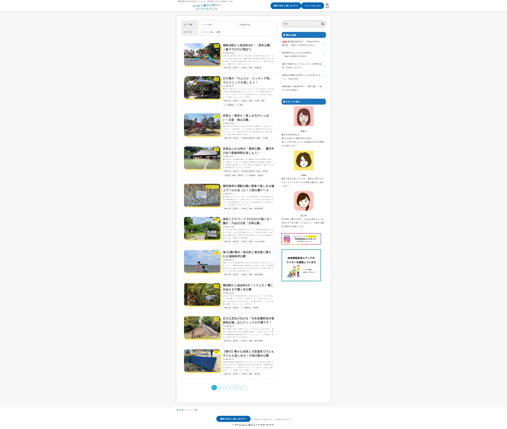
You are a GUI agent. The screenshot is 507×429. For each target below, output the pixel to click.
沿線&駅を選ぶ (245, 25)
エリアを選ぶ (207, 25)
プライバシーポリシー (262, 419)
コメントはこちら (312, 5)
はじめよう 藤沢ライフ (248, 425)
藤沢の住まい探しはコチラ (286, 5)
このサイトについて (283, 419)
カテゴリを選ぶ (208, 32)
